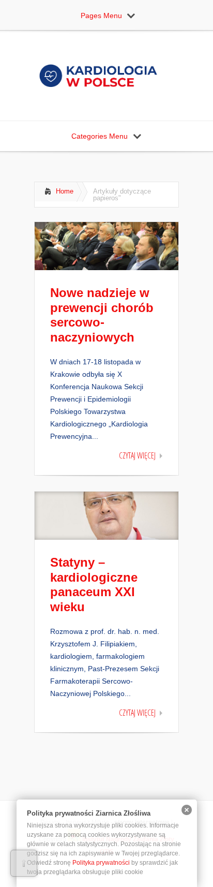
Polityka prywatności (101, 862)
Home (64, 191)
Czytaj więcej (137, 455)
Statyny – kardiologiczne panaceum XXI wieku (94, 584)
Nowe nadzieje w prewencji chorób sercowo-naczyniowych (102, 315)
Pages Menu (101, 15)
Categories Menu (99, 136)
